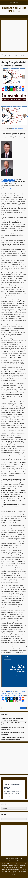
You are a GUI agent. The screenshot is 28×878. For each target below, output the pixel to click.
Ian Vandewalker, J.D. (9, 179)
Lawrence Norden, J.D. (7, 181)
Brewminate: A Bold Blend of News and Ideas (14, 9)
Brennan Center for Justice (8, 189)
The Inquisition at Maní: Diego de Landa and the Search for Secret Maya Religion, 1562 (12, 719)
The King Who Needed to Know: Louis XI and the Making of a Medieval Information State (12, 738)
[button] (2, 16)
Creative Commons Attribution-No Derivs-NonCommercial (11, 694)
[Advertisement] (14, 35)
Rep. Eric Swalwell (17, 128)
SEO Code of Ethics (14, 860)
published (9, 691)
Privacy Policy (18, 858)
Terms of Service (9, 858)
